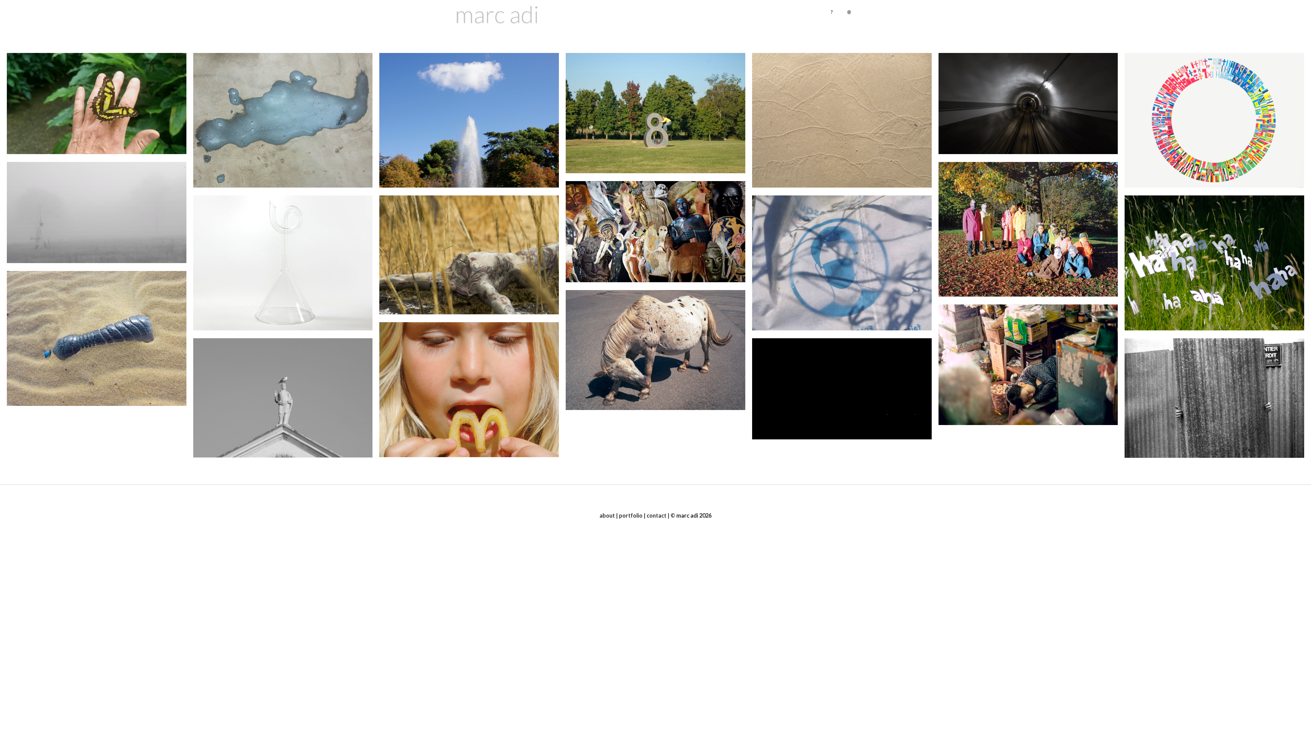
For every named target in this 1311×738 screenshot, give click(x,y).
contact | (657, 515)
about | (609, 515)
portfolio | (632, 515)
